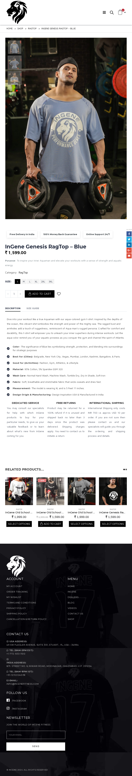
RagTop (23, 272)
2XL (43, 281)
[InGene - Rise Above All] (17, 12)
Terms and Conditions (21, 602)
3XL (51, 281)
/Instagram (19, 708)
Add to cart (41, 293)
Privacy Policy (16, 608)
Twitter (129, 239)
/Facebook (18, 700)
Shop (71, 619)
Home (71, 586)
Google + (129, 250)
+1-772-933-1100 (16, 653)
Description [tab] (12, 308)
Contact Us (75, 613)
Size (8, 281)
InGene (72, 591)
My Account (14, 586)
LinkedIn (129, 244)
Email (129, 255)
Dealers (73, 597)
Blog (71, 602)
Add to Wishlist (59, 294)
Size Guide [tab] (32, 308)
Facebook (129, 233)
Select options (50, 524)
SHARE (129, 229)
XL (36, 281)
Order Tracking (17, 591)
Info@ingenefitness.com (23, 684)
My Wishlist (14, 597)
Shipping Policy (17, 613)
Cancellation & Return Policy (26, 619)
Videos (72, 608)
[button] (124, 469)
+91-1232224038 (16, 675)
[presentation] (6, 128)
